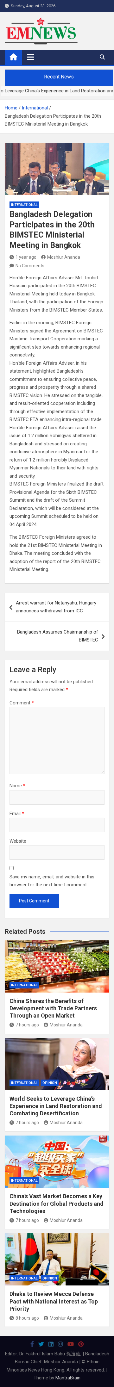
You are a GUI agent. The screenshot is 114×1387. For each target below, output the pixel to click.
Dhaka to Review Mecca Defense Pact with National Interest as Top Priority (54, 1301)
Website (18, 841)
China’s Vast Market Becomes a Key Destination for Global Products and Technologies (57, 1203)
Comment (22, 703)
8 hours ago (27, 1318)
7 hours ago (27, 1024)
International (24, 205)
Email (17, 813)
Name (17, 786)
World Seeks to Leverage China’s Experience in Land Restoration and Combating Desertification (56, 1106)
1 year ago (26, 257)
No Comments (30, 265)
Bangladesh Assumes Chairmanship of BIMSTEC (57, 636)
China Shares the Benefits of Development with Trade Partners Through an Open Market (53, 1008)
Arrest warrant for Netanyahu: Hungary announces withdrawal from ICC (56, 607)
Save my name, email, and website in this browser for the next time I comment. (52, 881)
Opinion (49, 1083)
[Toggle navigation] (30, 57)
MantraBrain (67, 1378)
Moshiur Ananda (63, 257)
